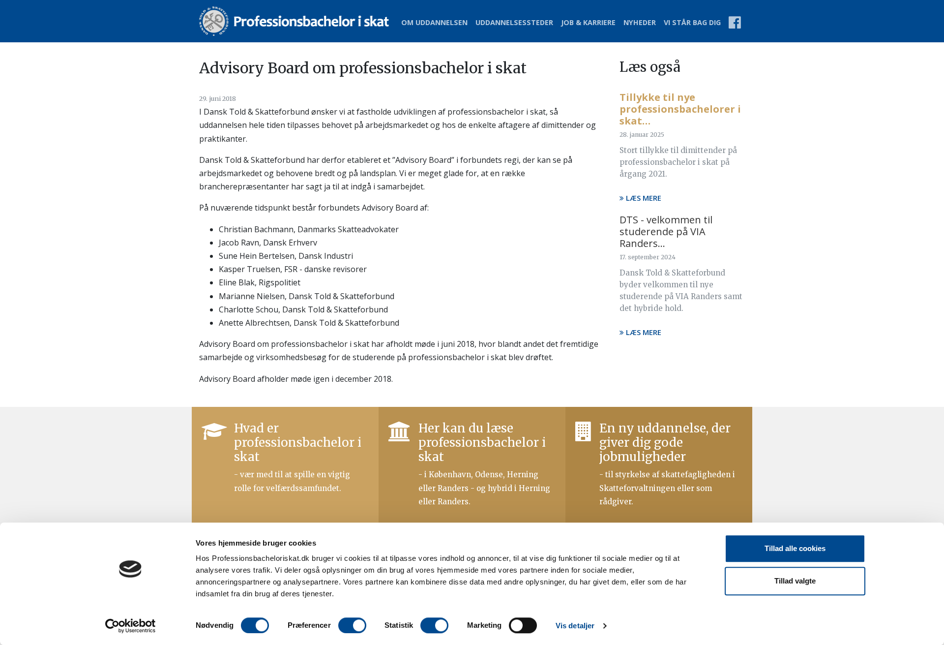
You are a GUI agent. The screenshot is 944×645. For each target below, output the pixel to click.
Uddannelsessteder (514, 22)
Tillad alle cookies (795, 548)
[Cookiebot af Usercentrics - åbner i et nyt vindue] (131, 625)
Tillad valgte (795, 581)
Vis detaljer (575, 625)
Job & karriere (588, 22)
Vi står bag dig (692, 22)
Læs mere (642, 198)
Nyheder (639, 22)
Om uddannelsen (434, 22)
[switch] (352, 625)
